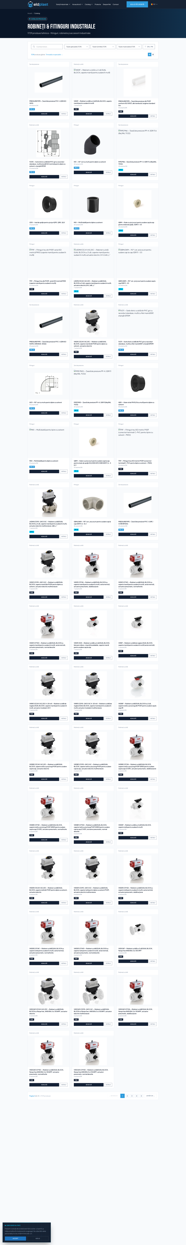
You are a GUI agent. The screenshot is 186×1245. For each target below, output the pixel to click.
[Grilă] (149, 54)
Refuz (38, 1238)
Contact (116, 4)
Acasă (30, 13)
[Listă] (153, 54)
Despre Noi (107, 4)
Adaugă (44, 114)
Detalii (63, 114)
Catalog (88, 4)
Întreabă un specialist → (54, 54)
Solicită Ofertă (137, 4)
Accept (15, 1238)
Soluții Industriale (62, 4)
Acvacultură (76, 4)
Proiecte (98, 4)
